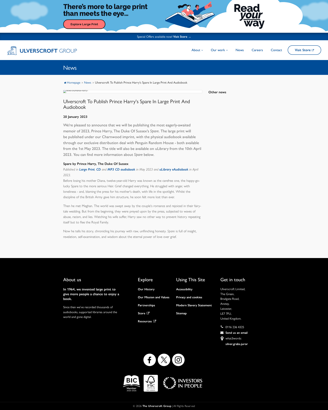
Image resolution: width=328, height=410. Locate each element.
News (240, 50)
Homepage (73, 82)
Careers (257, 50)
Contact (276, 50)
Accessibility (184, 289)
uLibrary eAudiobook (173, 169)
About (196, 50)
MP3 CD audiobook (121, 169)
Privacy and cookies (189, 297)
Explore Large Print (84, 24)
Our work (218, 50)
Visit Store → (182, 37)
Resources (145, 321)
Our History (146, 289)
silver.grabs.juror (237, 344)
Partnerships (146, 305)
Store (141, 313)
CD (98, 169)
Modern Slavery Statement (194, 305)
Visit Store (303, 50)
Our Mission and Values (153, 297)
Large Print (87, 169)
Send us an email (237, 333)
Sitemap (181, 313)
